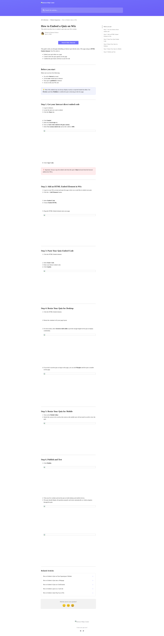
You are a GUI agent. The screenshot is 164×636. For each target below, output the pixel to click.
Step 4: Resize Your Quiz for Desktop (111, 45)
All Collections (44, 20)
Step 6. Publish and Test (109, 52)
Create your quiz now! (82, 627)
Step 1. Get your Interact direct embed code (111, 30)
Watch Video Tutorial (68, 42)
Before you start (107, 26)
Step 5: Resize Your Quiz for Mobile (112, 49)
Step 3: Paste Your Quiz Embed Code (111, 40)
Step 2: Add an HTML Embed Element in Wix (111, 35)
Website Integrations (55, 20)
